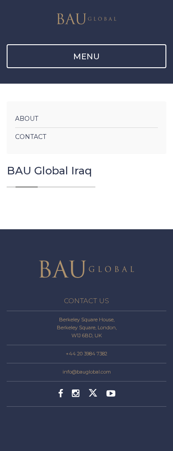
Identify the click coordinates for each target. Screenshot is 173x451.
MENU (86, 57)
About (26, 119)
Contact (30, 137)
